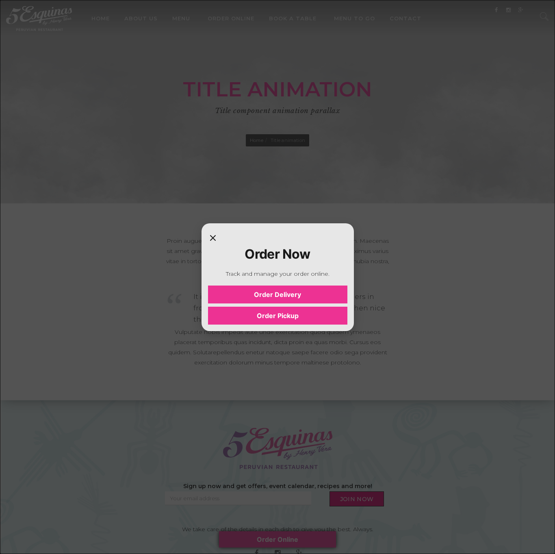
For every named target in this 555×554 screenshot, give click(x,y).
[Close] (213, 238)
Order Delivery (277, 294)
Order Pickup (278, 316)
